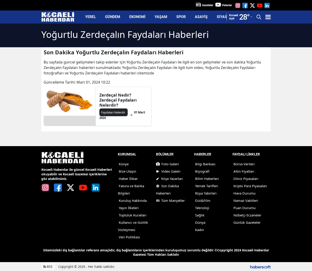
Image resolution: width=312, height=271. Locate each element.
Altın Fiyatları (243, 171)
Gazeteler (207, 5)
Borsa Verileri (244, 164)
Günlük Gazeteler (247, 222)
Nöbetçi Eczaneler (247, 215)
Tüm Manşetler (173, 200)
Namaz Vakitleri (245, 200)
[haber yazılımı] (260, 266)
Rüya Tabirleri (206, 193)
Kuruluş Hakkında (133, 200)
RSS (49, 266)
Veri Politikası (129, 237)
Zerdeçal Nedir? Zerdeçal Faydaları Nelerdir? (118, 100)
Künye (124, 164)
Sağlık (199, 215)
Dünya (200, 222)
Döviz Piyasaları (245, 178)
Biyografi (202, 171)
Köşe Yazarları (172, 178)
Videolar (227, 5)
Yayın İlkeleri (129, 207)
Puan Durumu (244, 207)
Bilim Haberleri (207, 178)
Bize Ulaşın (127, 171)
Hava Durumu (244, 193)
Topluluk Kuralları (132, 215)
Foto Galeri (170, 164)
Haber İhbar (128, 178)
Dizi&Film (202, 200)
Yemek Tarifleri (206, 186)
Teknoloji (202, 207)
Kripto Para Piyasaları (250, 186)
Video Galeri (170, 171)
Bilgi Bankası (205, 164)
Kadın (199, 229)
